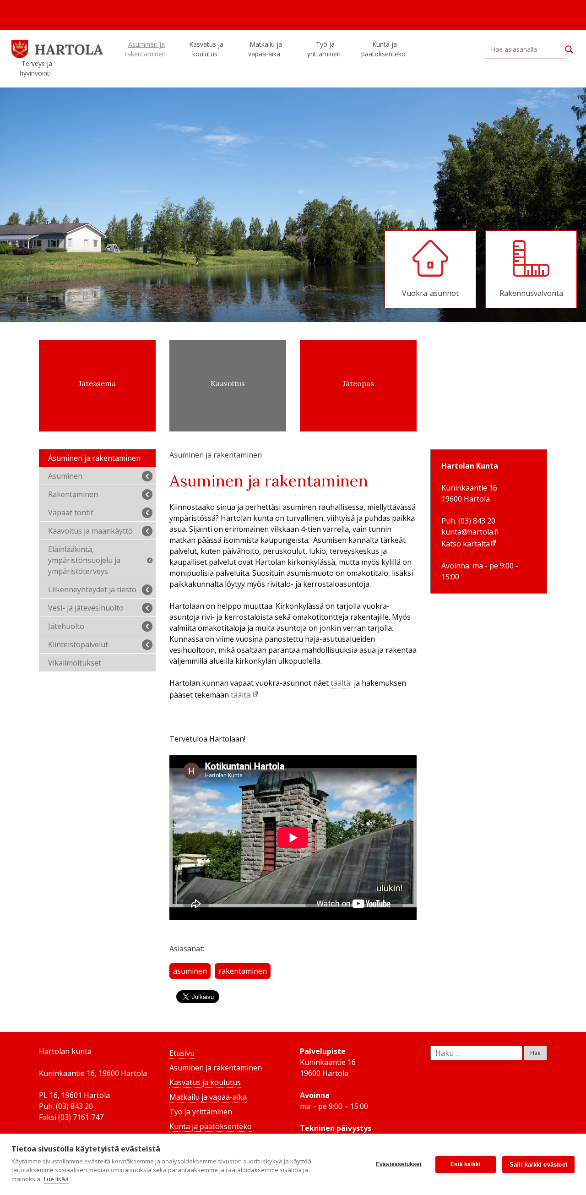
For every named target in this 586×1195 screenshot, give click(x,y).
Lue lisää (56, 1179)
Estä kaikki (465, 1164)
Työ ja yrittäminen (324, 49)
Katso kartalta (465, 544)
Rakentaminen (73, 494)
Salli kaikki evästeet (538, 1164)
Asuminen (65, 476)
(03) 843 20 (476, 521)
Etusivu (182, 1053)
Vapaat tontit (70, 512)
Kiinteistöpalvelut (78, 644)
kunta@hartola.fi (470, 532)
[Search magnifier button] (569, 49)
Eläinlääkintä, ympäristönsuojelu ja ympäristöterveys (84, 560)
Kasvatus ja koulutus (206, 49)
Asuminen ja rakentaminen (145, 49)
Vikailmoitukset (74, 663)
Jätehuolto (66, 626)
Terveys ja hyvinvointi (36, 68)
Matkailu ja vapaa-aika (265, 49)
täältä (341, 683)
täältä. (241, 695)
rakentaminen (242, 971)
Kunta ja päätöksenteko (383, 49)
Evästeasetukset (399, 1164)
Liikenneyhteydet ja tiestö (92, 589)
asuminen (190, 971)
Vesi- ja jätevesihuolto (86, 608)
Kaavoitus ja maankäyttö (90, 531)
